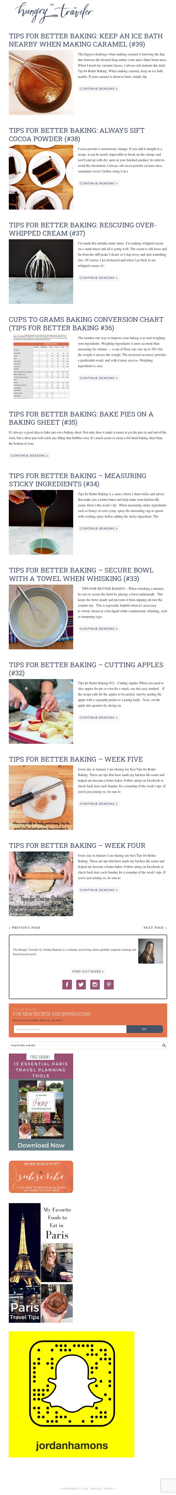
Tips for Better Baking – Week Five (76, 759)
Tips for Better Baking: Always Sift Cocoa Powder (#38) (77, 134)
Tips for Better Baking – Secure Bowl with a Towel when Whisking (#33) (81, 574)
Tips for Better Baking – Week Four (77, 845)
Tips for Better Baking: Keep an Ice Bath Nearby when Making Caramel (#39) (86, 40)
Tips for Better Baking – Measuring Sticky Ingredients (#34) (77, 479)
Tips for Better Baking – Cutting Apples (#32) (86, 668)
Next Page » (155, 927)
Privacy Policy (103, 1488)
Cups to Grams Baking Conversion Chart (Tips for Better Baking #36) (86, 323)
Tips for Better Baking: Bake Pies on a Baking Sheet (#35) (81, 418)
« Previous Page (25, 927)
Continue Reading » (99, 88)
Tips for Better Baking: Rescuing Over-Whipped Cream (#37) (83, 229)
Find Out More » (88, 971)
